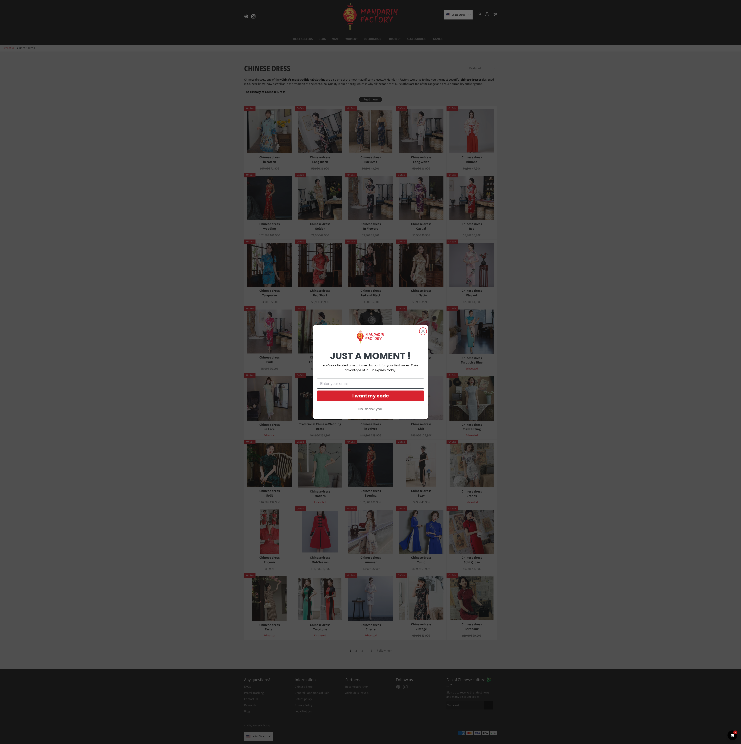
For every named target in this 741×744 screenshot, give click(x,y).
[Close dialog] (423, 331)
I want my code (370, 396)
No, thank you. (370, 409)
